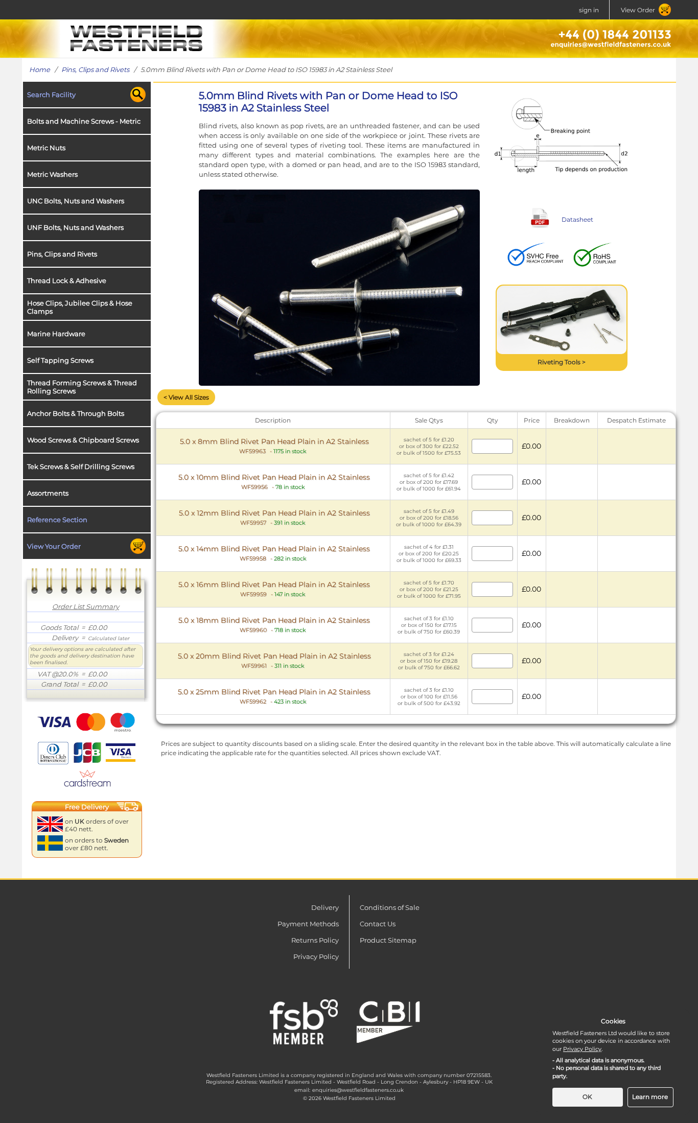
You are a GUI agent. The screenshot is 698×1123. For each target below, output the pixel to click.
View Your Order (54, 546)
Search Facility (51, 94)
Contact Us (377, 924)
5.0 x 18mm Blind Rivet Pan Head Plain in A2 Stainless (274, 625)
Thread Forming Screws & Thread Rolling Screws (82, 387)
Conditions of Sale (390, 907)
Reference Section (57, 520)
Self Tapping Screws (60, 360)
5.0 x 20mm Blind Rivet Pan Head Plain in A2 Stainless (274, 660)
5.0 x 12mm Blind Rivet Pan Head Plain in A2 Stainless (274, 517)
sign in (589, 10)
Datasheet (577, 219)
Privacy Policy (316, 956)
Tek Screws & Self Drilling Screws (80, 466)
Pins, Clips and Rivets (95, 69)
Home (39, 69)
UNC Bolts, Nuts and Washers (75, 201)
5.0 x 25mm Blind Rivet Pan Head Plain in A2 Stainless (274, 696)
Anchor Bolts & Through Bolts (75, 413)
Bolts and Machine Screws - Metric (84, 121)
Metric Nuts (46, 148)
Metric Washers (52, 174)
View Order (638, 10)
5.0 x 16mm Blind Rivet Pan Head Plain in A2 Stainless (274, 589)
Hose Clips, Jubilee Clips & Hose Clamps (79, 307)
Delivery (325, 907)
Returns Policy (315, 940)
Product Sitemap (388, 940)
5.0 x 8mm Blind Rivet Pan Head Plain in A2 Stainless (274, 446)
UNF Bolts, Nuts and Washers (75, 227)
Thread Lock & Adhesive (66, 280)
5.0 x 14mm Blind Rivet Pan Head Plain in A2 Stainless (274, 553)
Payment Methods (308, 924)
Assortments (47, 493)
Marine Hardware (56, 334)
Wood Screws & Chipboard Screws (83, 440)
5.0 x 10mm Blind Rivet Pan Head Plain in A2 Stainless (274, 481)
